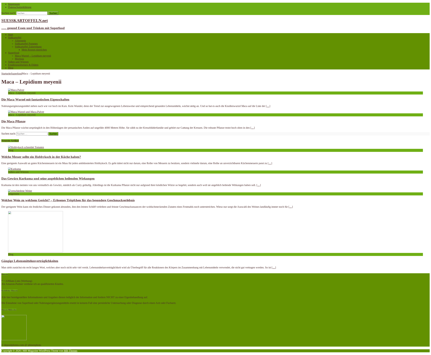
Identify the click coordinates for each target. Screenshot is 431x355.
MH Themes (70, 350)
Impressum (14, 4)
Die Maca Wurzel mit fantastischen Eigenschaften (35, 99)
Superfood (13, 52)
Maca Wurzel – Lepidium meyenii (33, 55)
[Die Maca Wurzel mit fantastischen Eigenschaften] (16, 89)
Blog (10, 67)
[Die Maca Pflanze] (26, 111)
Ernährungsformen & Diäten (23, 64)
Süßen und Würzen (18, 61)
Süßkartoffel (14, 37)
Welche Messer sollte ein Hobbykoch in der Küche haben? (41, 157)
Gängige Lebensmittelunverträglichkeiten (29, 261)
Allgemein (20, 40)
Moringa (19, 58)
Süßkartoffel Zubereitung (28, 46)
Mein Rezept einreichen (34, 49)
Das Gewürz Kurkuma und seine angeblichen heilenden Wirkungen (48, 178)
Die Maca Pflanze (13, 121)
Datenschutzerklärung (19, 7)
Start (10, 34)
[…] (268, 106)
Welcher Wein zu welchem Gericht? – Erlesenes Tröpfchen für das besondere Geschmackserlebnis (68, 200)
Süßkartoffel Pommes (26, 43)
